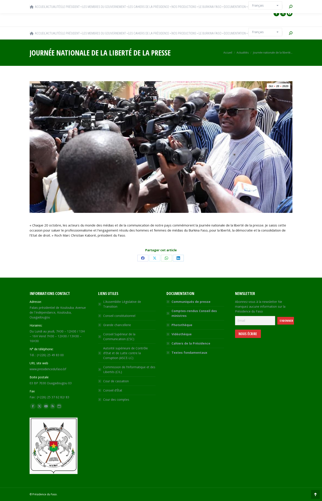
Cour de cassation (116, 381)
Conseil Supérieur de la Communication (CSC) (119, 336)
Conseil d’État (112, 390)
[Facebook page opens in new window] (276, 13)
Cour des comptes (116, 399)
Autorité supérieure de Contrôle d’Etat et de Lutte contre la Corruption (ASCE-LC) (125, 353)
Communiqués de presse (191, 302)
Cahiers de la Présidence (191, 343)
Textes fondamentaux (189, 352)
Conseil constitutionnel (119, 316)
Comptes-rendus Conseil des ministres (194, 313)
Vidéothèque (182, 334)
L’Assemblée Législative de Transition (122, 304)
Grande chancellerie (117, 325)
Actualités (40, 86)
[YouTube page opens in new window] (289, 13)
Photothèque (182, 325)
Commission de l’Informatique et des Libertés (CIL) (129, 369)
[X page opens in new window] (283, 13)
